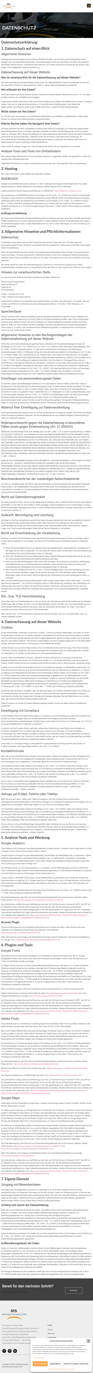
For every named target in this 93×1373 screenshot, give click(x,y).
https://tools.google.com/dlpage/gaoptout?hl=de (20, 932)
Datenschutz (63, 1369)
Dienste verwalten (39, 1358)
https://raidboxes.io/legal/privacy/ (67, 191)
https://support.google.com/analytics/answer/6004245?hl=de (35, 939)
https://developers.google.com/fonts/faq (61, 993)
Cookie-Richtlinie (53, 1369)
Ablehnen (55, 1364)
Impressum (71, 1369)
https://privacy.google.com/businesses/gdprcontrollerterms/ (37, 1146)
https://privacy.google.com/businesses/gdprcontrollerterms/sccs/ (27, 1148)
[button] (88, 1341)
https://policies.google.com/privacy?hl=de (45, 996)
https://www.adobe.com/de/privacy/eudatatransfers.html (36, 1064)
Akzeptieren (40, 1364)
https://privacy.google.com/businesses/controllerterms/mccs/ (38, 900)
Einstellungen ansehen (76, 1364)
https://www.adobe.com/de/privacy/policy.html (63, 1075)
